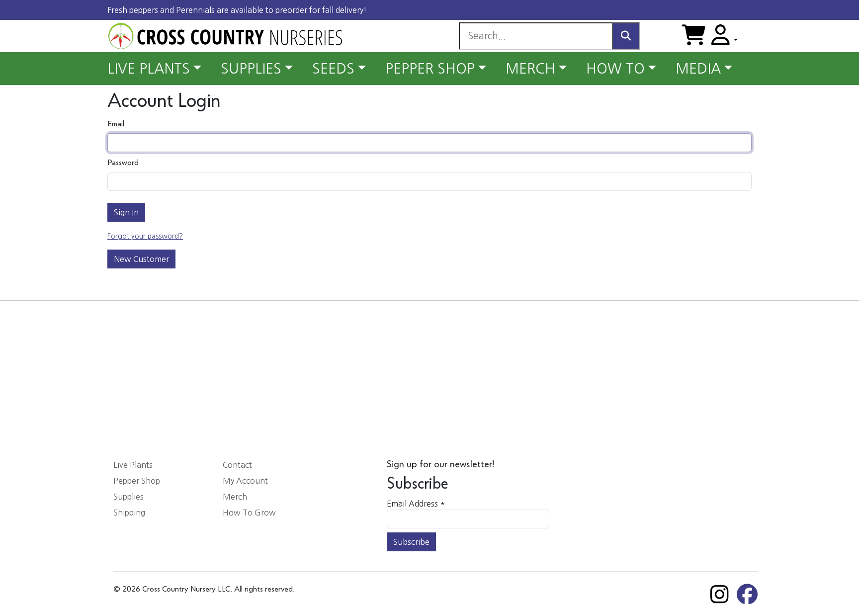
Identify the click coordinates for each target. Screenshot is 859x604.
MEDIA (698, 69)
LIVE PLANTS (148, 69)
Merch (235, 497)
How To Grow (249, 513)
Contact (237, 465)
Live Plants (133, 465)
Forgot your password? (145, 236)
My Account (245, 481)
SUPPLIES (251, 69)
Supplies (128, 497)
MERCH (530, 69)
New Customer (141, 259)
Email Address (416, 504)
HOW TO (615, 69)
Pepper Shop (136, 481)
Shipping (129, 513)
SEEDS (333, 69)
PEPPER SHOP (430, 69)
